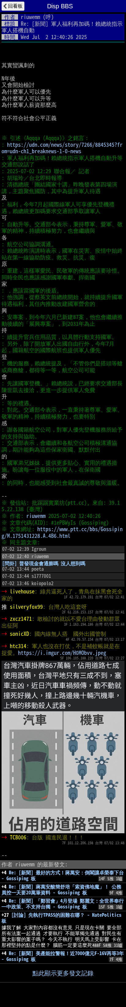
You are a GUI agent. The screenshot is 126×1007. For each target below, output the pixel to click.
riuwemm (30, 17)
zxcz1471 (21, 618)
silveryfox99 (26, 606)
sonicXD (19, 633)
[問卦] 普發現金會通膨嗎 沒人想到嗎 (43, 563)
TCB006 (18, 837)
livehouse (22, 591)
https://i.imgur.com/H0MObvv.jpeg (62, 652)
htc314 (18, 646)
